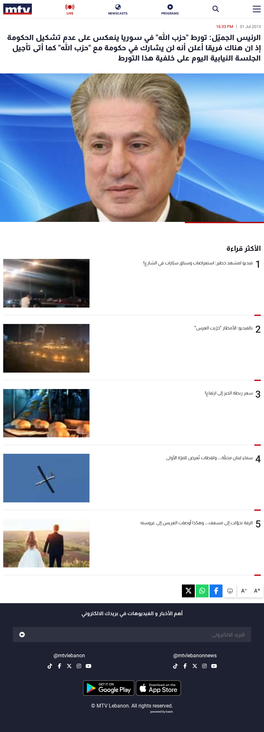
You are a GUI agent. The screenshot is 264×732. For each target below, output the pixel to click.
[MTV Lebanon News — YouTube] (214, 666)
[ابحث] (215, 9)
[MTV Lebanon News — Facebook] (185, 666)
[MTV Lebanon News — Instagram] (204, 666)
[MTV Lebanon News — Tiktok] (175, 666)
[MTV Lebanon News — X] (195, 666)
